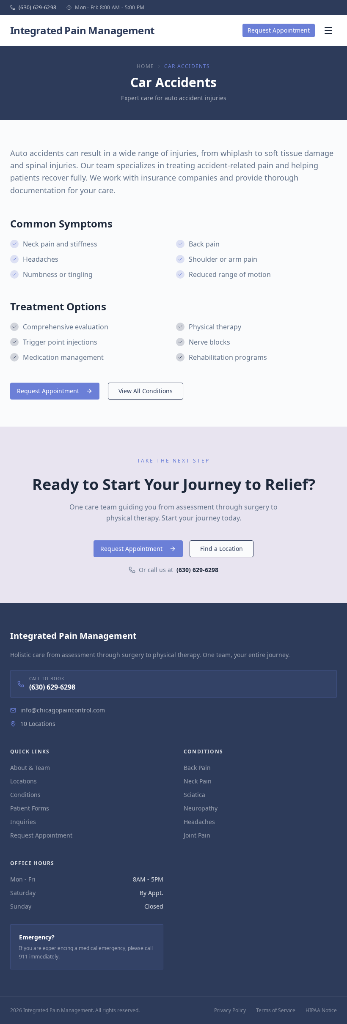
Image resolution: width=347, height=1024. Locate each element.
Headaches (199, 822)
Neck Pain (198, 781)
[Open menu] (328, 30)
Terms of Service (275, 1010)
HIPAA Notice (321, 1010)
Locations (23, 781)
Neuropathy (201, 808)
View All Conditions (145, 391)
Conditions (25, 795)
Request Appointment (279, 30)
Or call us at (178, 570)
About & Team (30, 768)
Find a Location (221, 549)
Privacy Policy (230, 1010)
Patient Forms (29, 808)
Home (145, 66)
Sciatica (194, 795)
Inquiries (23, 822)
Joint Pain (197, 835)
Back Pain (197, 768)
